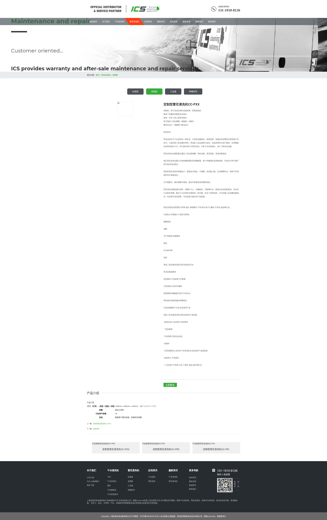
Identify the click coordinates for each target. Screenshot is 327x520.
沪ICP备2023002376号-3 (150, 516)
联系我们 (212, 21)
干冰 (109, 476)
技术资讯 (174, 21)
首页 (97, 75)
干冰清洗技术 (112, 494)
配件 (109, 485)
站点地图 (164, 516)
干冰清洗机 (120, 21)
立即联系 (170, 385)
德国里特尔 (221, 516)
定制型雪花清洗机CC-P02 (102, 423)
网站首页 (93, 21)
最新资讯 (161, 21)
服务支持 (186, 21)
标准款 (135, 91)
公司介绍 (90, 477)
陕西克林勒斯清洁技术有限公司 (189, 516)
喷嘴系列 (193, 91)
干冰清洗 (151, 476)
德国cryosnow (209, 516)
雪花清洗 (151, 481)
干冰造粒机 (111, 490)
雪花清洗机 (134, 21)
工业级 (173, 91)
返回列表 (96, 429)
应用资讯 (148, 21)
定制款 (115, 75)
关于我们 (106, 21)
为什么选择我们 (93, 481)
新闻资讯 (199, 21)
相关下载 (90, 485)
